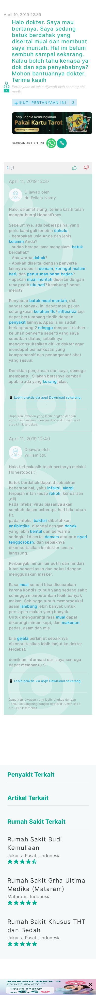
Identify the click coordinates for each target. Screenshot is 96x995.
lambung (28, 606)
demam (46, 268)
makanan (71, 622)
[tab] (48, 438)
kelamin (16, 241)
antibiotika (19, 525)
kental (36, 531)
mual (31, 279)
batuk (77, 246)
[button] (48, 168)
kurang (50, 381)
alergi (68, 487)
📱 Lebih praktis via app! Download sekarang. (45, 397)
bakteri (40, 520)
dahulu (61, 230)
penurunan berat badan (50, 273)
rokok (55, 493)
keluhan (41, 311)
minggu (45, 327)
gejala (23, 638)
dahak (39, 257)
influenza (67, 311)
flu (53, 311)
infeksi (53, 487)
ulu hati (37, 284)
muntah (44, 279)
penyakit (17, 322)
